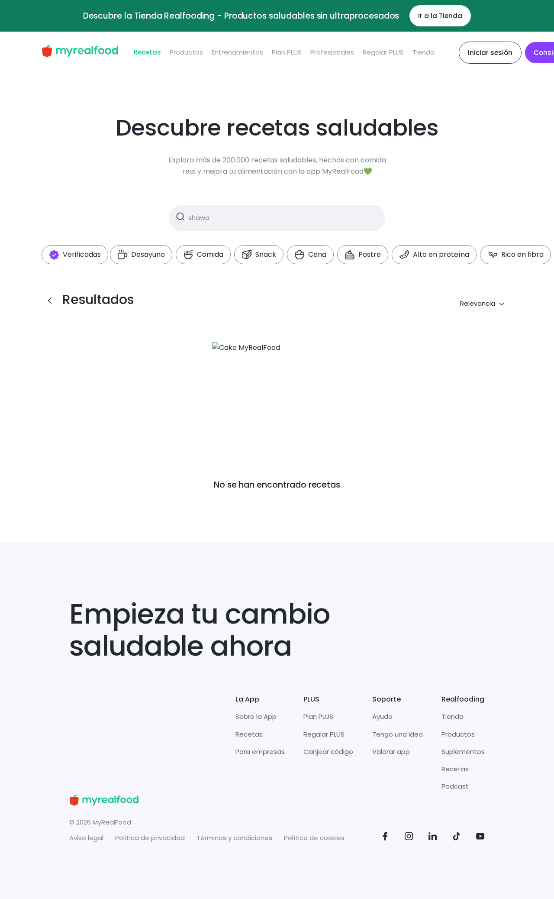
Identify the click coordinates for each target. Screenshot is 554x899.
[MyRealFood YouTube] (480, 838)
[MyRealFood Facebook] (385, 838)
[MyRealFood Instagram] (409, 838)
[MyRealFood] (80, 53)
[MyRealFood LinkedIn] (432, 838)
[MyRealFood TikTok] (456, 838)
